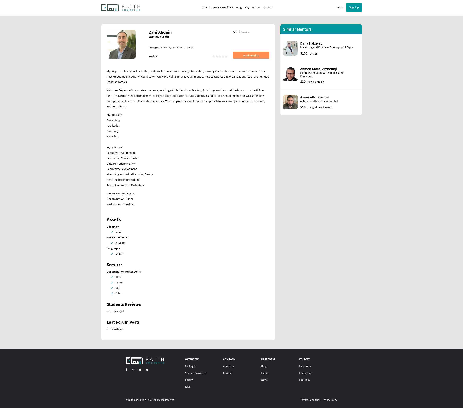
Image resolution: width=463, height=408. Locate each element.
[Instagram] (133, 369)
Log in (339, 7)
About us (228, 366)
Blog (239, 7)
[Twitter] (147, 369)
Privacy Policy (329, 399)
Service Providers (222, 7)
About (205, 7)
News (264, 380)
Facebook (305, 366)
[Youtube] (140, 369)
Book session (251, 55)
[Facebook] (126, 369)
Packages (190, 366)
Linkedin (304, 380)
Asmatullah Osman (314, 97)
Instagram (305, 373)
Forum (256, 7)
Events (265, 373)
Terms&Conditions (310, 399)
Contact (268, 7)
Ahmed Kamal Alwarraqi (318, 68)
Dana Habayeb (311, 43)
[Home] (121, 7)
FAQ (247, 7)
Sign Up (354, 7)
